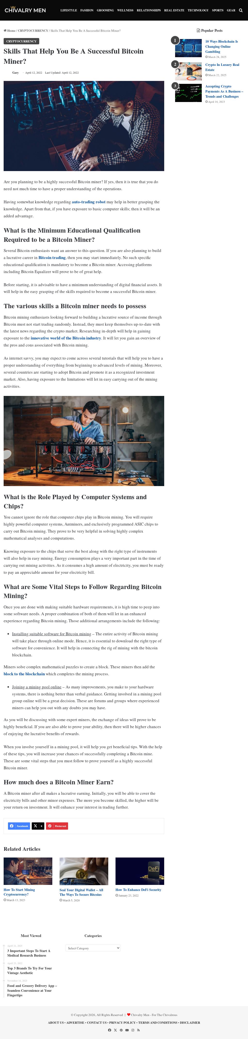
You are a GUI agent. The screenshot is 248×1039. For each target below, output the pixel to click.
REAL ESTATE (174, 10)
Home (11, 30)
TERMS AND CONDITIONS (157, 1022)
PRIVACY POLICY (122, 1022)
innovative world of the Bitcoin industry (66, 338)
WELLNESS (125, 10)
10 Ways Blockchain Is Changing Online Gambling (221, 46)
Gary (15, 73)
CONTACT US (97, 1022)
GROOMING (105, 10)
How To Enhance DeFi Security (138, 889)
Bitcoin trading (52, 257)
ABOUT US (56, 1022)
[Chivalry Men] (25, 10)
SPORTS (218, 10)
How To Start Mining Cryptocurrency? (19, 892)
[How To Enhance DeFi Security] (140, 871)
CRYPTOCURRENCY (33, 30)
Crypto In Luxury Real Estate (222, 67)
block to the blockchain (24, 674)
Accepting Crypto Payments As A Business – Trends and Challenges (224, 91)
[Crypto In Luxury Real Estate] (188, 71)
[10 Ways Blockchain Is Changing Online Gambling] (188, 48)
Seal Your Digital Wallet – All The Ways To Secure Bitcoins (81, 892)
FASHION (86, 10)
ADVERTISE (75, 1022)
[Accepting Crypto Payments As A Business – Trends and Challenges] (188, 93)
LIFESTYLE (69, 10)
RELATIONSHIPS (149, 10)
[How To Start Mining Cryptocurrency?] (28, 871)
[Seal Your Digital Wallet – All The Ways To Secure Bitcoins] (84, 871)
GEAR (231, 10)
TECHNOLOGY (198, 10)
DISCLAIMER (190, 1022)
